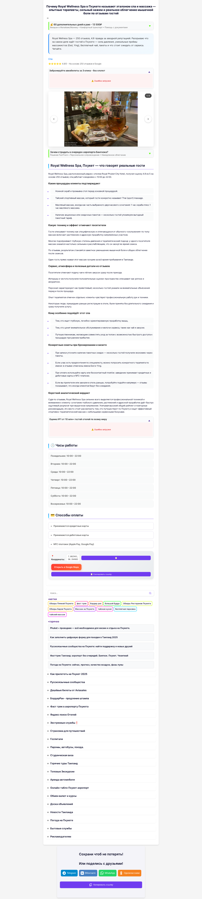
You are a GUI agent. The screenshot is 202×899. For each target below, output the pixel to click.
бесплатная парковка (125, 609)
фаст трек (82, 603)
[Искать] (150, 593)
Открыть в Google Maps (66, 567)
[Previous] (53, 119)
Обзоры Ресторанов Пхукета (137, 603)
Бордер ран (95, 603)
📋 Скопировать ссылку (101, 574)
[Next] (148, 119)
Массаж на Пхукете (84, 609)
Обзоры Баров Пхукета (60, 609)
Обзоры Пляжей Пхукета (61, 603)
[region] (101, 119)
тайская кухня (105, 609)
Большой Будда (112, 603)
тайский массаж (57, 614)
